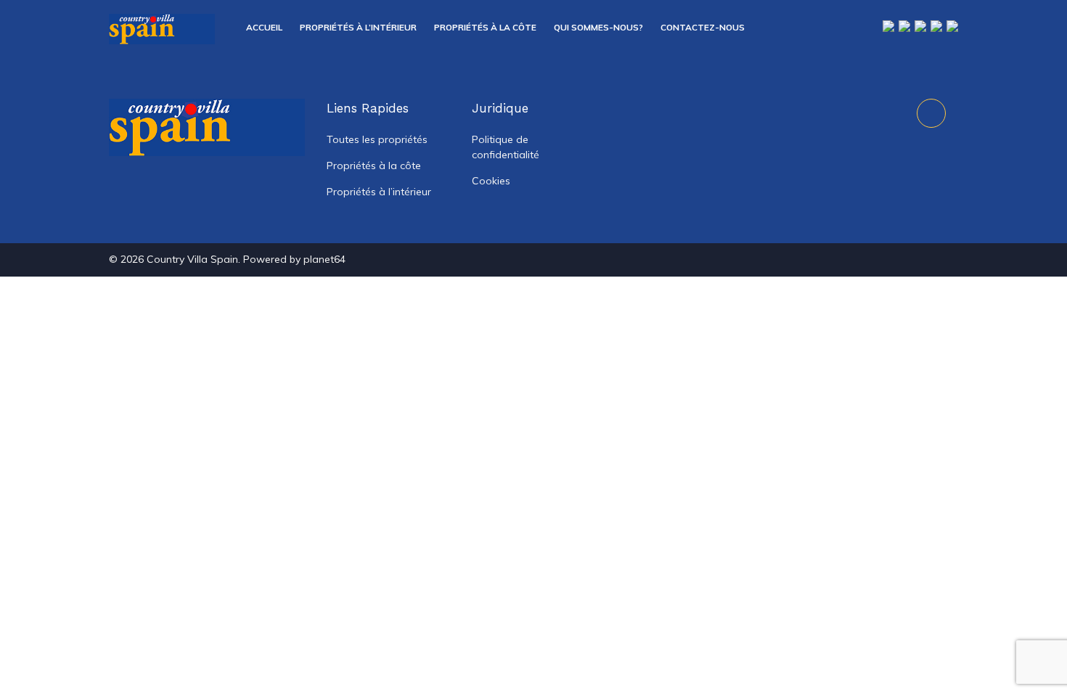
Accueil (264, 27)
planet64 (324, 259)
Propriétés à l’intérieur (358, 27)
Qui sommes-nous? (598, 27)
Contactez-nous (703, 27)
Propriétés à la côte (485, 27)
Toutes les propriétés (377, 139)
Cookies (491, 180)
